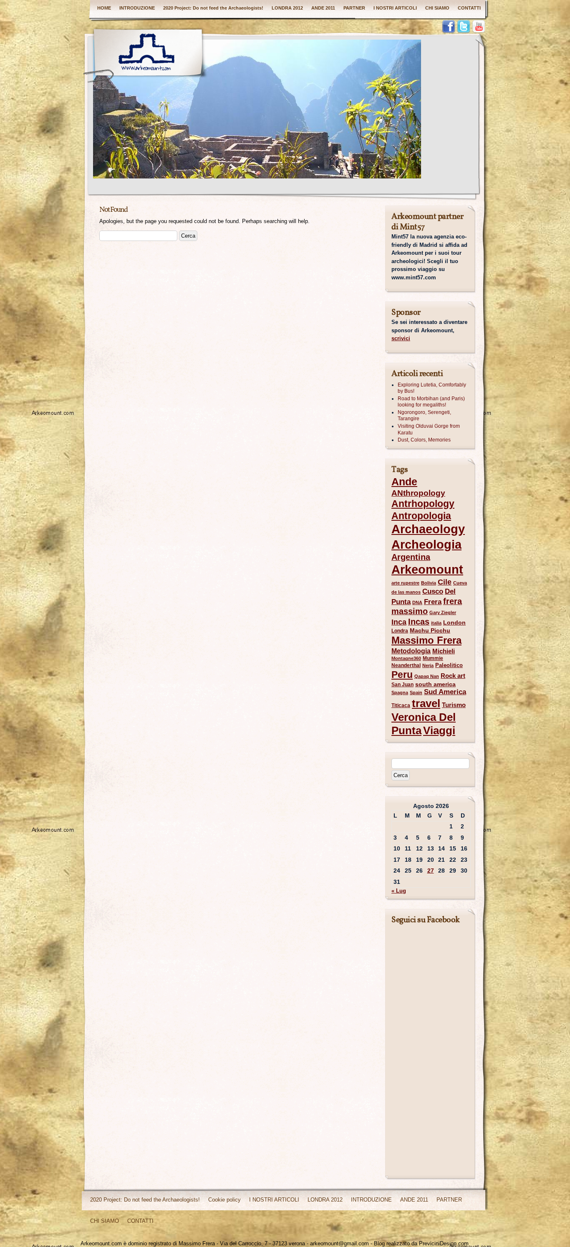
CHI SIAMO (437, 7)
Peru (402, 674)
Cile (444, 582)
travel (426, 703)
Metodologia (411, 651)
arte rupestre (405, 582)
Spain (416, 692)
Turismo (454, 704)
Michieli (443, 651)
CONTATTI (469, 7)
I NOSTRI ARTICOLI (395, 7)
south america (435, 684)
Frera (432, 601)
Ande (404, 481)
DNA (417, 602)
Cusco (432, 591)
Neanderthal (406, 665)
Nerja (428, 665)
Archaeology (428, 529)
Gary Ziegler (442, 612)
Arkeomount (427, 569)
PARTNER (354, 7)
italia (436, 622)
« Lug (398, 891)
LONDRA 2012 (287, 7)
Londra (399, 631)
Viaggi (439, 730)
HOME (104, 7)
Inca (398, 622)
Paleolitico (449, 665)
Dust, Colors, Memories (424, 440)
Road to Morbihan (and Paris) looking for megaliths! (431, 402)
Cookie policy (224, 1200)
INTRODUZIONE (137, 7)
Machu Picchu (430, 630)
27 (430, 870)
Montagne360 (406, 658)
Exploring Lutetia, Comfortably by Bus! (432, 388)
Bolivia (428, 582)
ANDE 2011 (323, 7)
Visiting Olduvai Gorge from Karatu (429, 429)
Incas (418, 621)
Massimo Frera (426, 640)
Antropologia (421, 515)
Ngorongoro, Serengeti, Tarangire (424, 415)
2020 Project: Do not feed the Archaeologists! (213, 7)
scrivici (400, 338)
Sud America (445, 692)
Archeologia (426, 544)
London (454, 623)
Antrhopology (422, 503)
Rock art (453, 675)
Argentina (410, 557)
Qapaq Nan (426, 676)
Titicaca (400, 705)
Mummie (433, 658)
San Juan (402, 684)
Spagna (399, 692)
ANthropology (418, 493)
